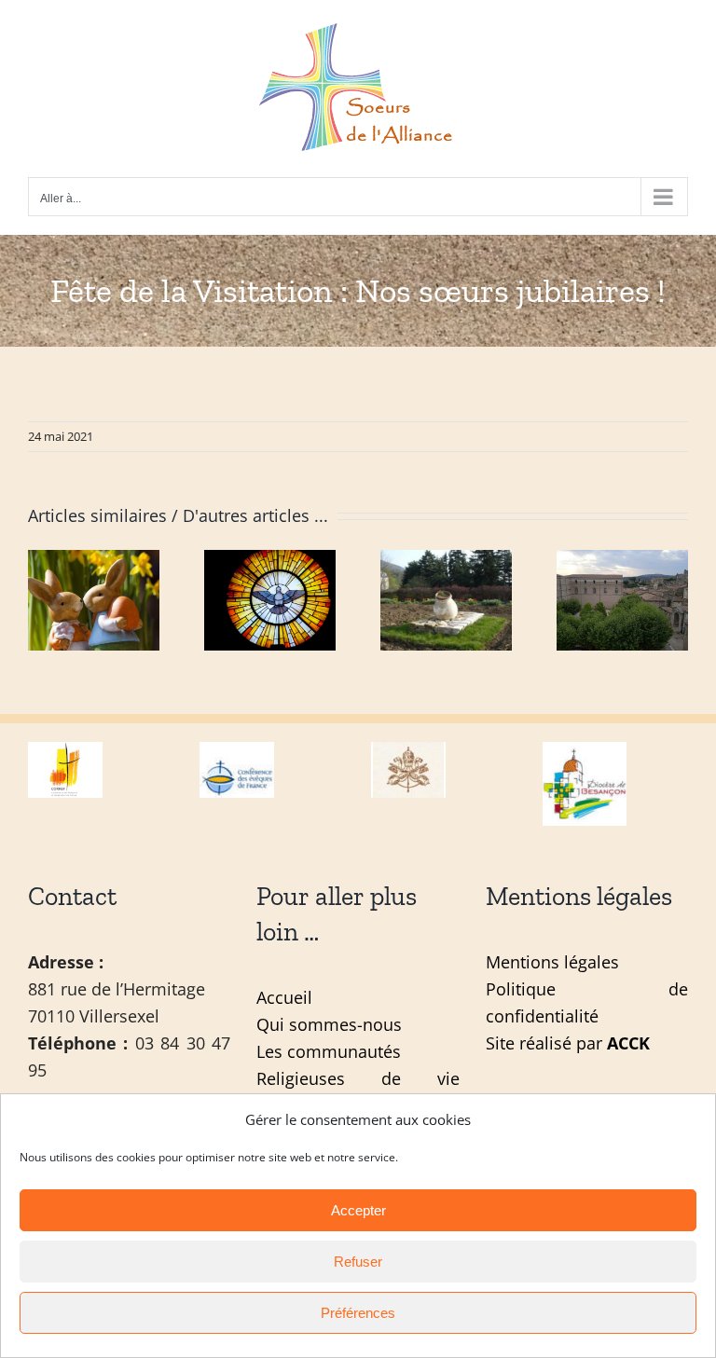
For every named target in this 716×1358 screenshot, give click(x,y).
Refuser (358, 1261)
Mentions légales (552, 962)
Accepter (358, 1210)
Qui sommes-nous (329, 1024)
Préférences (358, 1313)
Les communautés (328, 1051)
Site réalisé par (568, 1043)
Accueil (284, 997)
